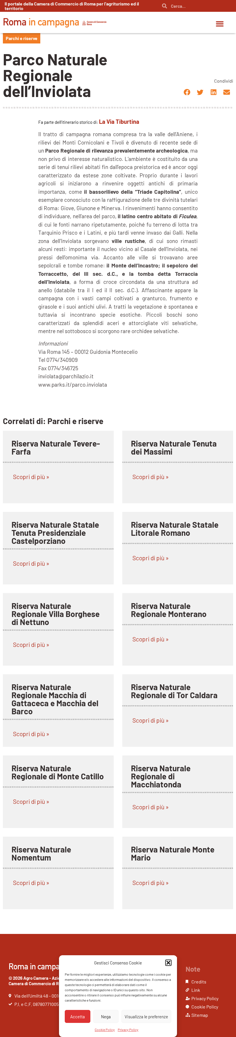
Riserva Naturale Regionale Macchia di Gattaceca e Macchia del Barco (55, 699)
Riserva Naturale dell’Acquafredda (42, 1016)
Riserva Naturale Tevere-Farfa (56, 447)
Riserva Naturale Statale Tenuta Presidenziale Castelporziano (55, 533)
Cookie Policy (105, 1029)
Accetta (77, 1016)
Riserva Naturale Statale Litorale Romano (174, 529)
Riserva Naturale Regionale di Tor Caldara (174, 691)
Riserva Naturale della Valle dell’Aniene (170, 934)
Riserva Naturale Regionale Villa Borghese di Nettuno (56, 614)
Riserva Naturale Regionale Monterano (169, 610)
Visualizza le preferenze (146, 1016)
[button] (168, 963)
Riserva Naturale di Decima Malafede (45, 934)
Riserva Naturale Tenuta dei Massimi (174, 447)
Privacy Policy (128, 1029)
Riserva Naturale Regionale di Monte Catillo (58, 772)
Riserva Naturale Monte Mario (172, 853)
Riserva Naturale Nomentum (41, 853)
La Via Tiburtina (119, 121)
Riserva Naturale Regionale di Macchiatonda (161, 776)
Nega (106, 1016)
